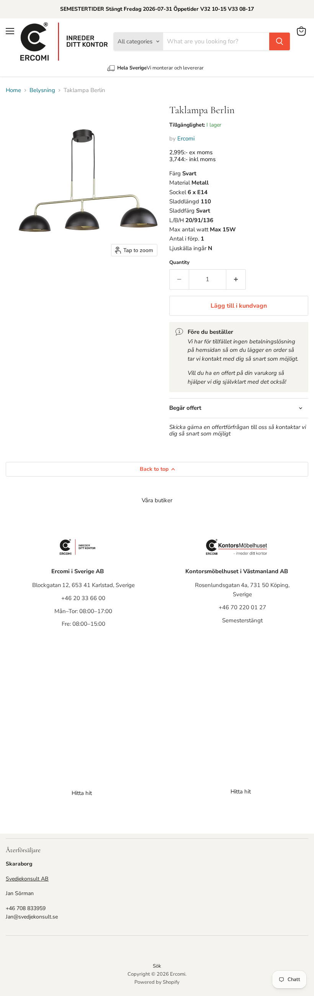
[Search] (279, 41)
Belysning (42, 90)
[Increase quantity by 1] (236, 279)
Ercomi (186, 138)
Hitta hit (82, 793)
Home (13, 90)
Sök (157, 966)
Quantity (179, 262)
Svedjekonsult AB (27, 878)
